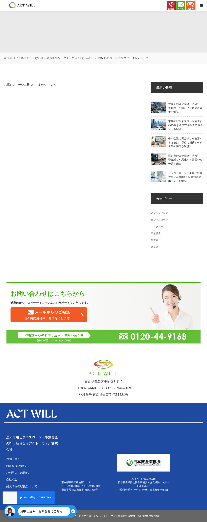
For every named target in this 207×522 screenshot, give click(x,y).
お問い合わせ (14, 459)
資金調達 (156, 247)
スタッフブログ (159, 212)
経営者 (154, 240)
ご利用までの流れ (17, 473)
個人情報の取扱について (21, 486)
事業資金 (156, 233)
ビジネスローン (159, 219)
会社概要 (11, 479)
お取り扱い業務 (16, 466)
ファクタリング (159, 226)
